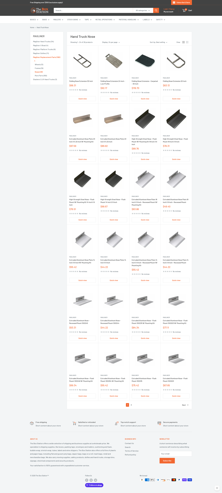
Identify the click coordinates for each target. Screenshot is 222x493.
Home (32, 27)
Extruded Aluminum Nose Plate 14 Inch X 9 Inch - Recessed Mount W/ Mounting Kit (144, 262)
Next (184, 405)
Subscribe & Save (183, 2)
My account (168, 11)
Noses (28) (39, 72)
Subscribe (167, 460)
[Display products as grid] (183, 42)
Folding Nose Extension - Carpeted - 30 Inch (145, 82)
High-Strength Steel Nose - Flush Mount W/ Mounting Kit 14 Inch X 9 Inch (82, 202)
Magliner (72, 78)
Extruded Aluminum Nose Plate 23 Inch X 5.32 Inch (113, 140)
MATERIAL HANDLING (127, 19)
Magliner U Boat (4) (40, 45)
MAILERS (57, 19)
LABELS (146, 19)
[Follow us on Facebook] (86, 480)
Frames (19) (39, 68)
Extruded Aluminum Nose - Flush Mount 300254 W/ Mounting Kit (112, 379)
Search (128, 447)
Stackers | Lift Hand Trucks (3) (45, 79)
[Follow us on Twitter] (91, 480)
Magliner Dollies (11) (41, 53)
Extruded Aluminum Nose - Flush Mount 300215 (144, 379)
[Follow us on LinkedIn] (95, 480)
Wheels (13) (39, 64)
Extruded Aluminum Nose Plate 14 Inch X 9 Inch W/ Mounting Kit (82, 261)
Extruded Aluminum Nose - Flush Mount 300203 (175, 379)
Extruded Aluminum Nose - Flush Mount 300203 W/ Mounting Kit (175, 321)
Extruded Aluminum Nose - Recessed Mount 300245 (79, 321)
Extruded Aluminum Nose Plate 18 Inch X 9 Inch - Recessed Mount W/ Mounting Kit (144, 202)
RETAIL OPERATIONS (104, 19)
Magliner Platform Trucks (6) (44, 49)
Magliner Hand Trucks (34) (43, 41)
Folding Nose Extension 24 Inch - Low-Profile (112, 82)
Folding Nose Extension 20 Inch (174, 81)
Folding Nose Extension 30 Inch (81, 81)
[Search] (156, 10)
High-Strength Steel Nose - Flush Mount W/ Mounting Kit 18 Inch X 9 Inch (144, 141)
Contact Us (129, 443)
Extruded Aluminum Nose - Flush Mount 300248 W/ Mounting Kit (81, 379)
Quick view (83, 99)
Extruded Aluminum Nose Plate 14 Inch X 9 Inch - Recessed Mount (175, 261)
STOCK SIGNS (72, 19)
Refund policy (130, 454)
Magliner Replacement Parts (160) (46, 57)
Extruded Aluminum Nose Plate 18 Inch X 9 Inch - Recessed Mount (175, 200)
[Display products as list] (187, 42)
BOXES (33, 19)
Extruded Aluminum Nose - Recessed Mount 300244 (110, 321)
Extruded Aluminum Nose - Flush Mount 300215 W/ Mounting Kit (144, 321)
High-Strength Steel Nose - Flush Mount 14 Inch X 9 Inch (112, 200)
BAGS (44, 19)
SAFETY (159, 19)
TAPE (87, 19)
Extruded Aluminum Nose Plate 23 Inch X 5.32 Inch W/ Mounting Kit (82, 140)
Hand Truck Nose (43, 27)
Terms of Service (132, 451)
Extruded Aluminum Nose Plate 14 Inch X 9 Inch (113, 261)
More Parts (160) (41, 76)
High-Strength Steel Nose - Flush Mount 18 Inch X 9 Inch (175, 140)
